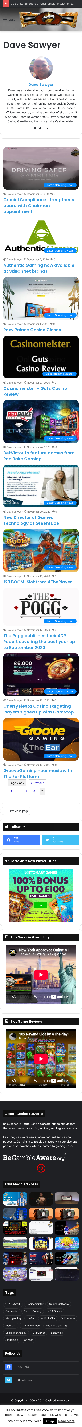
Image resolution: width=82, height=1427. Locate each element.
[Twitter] (41, 128)
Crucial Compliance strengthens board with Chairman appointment (38, 205)
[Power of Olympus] (15, 1274)
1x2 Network (13, 1304)
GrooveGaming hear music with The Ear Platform (37, 773)
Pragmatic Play (31, 1325)
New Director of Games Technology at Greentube (31, 520)
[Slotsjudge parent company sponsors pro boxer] (41, 1199)
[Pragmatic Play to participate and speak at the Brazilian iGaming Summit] (67, 1228)
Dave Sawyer (41, 84)
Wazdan (28, 1339)
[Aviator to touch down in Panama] (41, 1274)
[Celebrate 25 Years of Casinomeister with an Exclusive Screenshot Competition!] (15, 1228)
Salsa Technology (15, 1332)
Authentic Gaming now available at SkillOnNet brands (38, 268)
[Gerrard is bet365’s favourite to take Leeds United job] (15, 1243)
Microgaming (13, 1318)
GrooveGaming (32, 1311)
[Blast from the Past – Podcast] (41, 1214)
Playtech (10, 1325)
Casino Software (59, 1304)
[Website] (35, 128)
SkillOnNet (38, 1332)
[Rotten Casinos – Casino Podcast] (67, 1198)
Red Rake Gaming (56, 1325)
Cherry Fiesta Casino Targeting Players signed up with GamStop (38, 709)
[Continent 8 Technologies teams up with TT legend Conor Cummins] (67, 1274)
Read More (66, 1421)
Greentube (11, 1311)
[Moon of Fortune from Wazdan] (41, 1243)
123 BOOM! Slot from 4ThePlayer (37, 582)
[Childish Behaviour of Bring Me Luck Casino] (67, 1214)
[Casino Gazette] (48, 19)
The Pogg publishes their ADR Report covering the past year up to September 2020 (39, 641)
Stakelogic (11, 1339)
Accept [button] (50, 1421)
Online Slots (68, 1318)
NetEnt (31, 1318)
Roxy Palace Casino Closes (32, 330)
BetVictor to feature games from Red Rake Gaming (39, 456)
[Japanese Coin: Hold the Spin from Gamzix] (67, 1243)
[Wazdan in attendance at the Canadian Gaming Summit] (41, 1258)
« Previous (37, 783)
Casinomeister (34, 1304)
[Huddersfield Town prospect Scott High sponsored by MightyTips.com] (15, 1199)
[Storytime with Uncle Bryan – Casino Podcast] (15, 1214)
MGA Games (54, 1311)
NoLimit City (48, 1318)
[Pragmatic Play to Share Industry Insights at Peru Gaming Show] (67, 1258)
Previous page (19, 811)
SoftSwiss (57, 1332)
